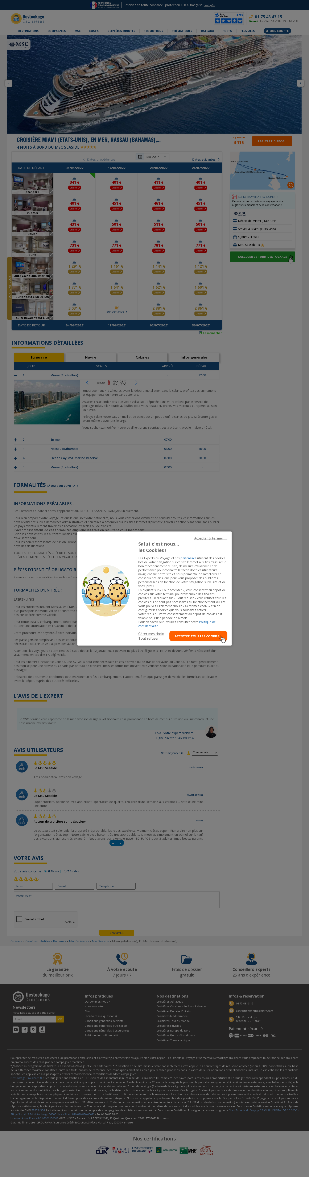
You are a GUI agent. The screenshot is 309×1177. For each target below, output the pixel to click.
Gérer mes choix (151, 633)
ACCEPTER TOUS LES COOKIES (197, 636)
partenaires (188, 558)
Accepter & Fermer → (210, 538)
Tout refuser (148, 638)
